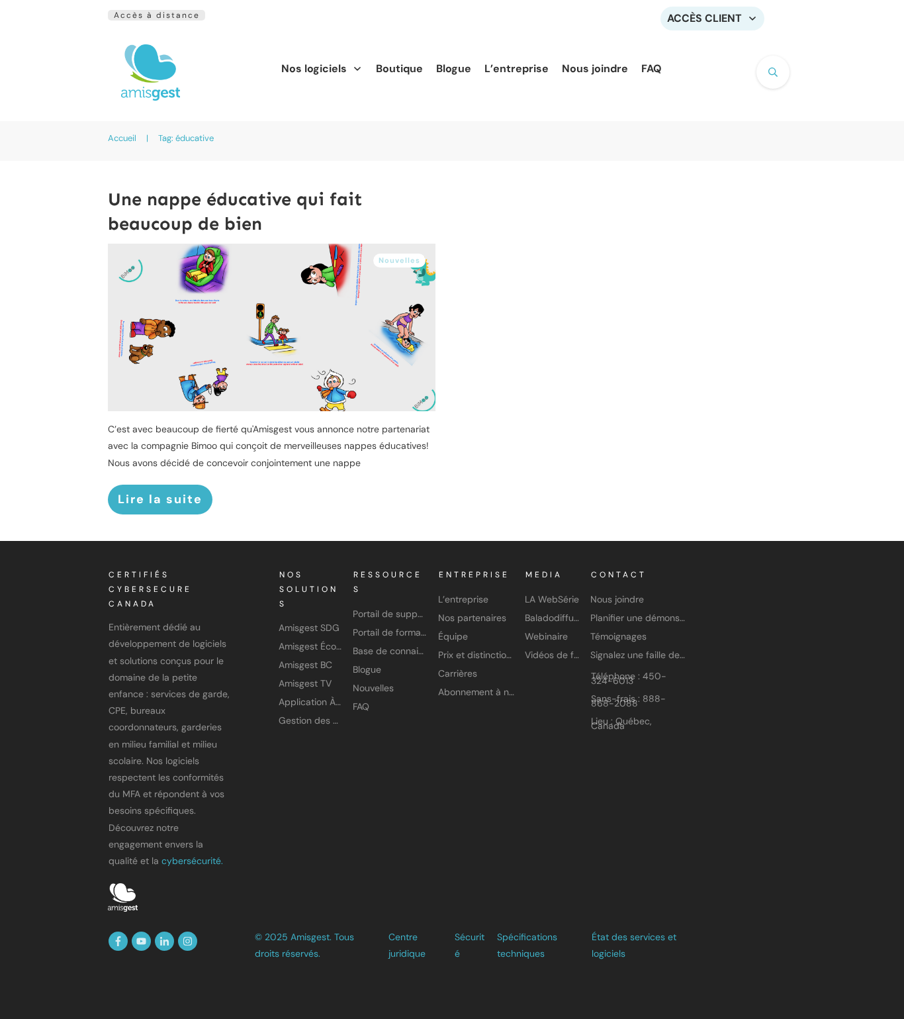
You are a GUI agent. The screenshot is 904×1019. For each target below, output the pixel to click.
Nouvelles (399, 260)
